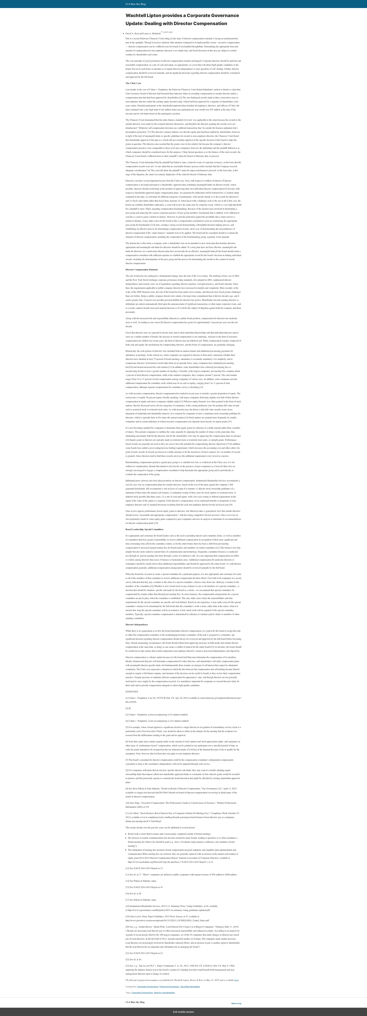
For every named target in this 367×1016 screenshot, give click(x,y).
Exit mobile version (183, 1011)
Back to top (236, 1003)
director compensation (164, 992)
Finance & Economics (169, 986)
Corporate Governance (147, 986)
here (237, 979)
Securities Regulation (190, 986)
